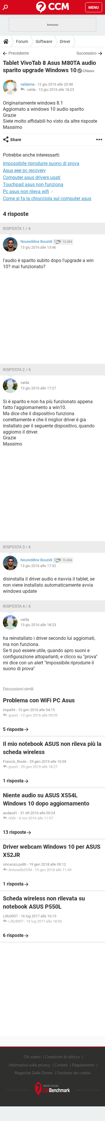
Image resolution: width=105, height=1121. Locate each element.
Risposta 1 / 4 (17, 228)
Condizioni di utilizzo (62, 1057)
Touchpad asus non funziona (33, 184)
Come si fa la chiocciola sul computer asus (47, 198)
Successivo (86, 53)
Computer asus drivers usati (31, 177)
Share (15, 139)
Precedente (18, 53)
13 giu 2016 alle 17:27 (38, 388)
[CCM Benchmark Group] (52, 1089)
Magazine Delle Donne (33, 1073)
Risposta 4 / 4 (17, 606)
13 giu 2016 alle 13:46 (38, 247)
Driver (65, 41)
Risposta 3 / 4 (17, 547)
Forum (22, 41)
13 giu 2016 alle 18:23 (56, 89)
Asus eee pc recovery (24, 170)
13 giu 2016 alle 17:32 (38, 566)
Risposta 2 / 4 (17, 369)
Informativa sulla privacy (29, 1065)
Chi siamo (32, 1057)
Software (44, 41)
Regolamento (83, 1065)
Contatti (61, 1065)
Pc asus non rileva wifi (26, 191)
